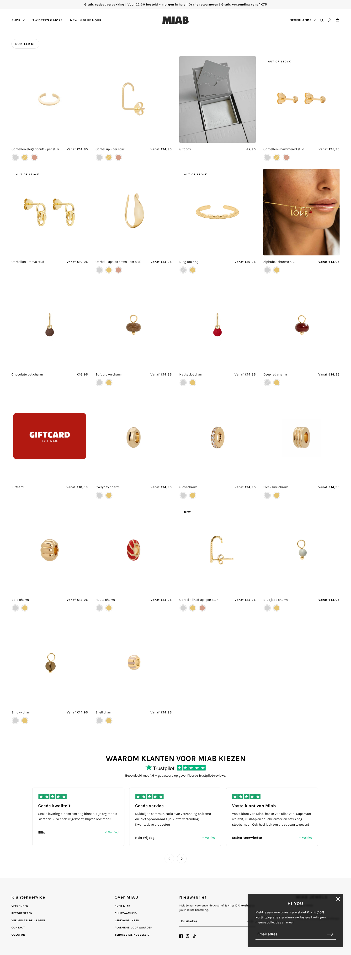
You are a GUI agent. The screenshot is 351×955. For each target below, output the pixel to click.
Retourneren (21, 913)
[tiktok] (194, 936)
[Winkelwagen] (337, 20)
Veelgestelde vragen (28, 920)
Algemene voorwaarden (134, 927)
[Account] (330, 20)
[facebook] (181, 936)
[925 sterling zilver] (15, 157)
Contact (18, 927)
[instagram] (187, 936)
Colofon (18, 934)
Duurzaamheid (126, 913)
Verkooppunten (127, 920)
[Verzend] (330, 934)
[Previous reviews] (169, 858)
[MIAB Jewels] (175, 20)
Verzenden (19, 906)
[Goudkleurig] (25, 157)
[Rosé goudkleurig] (34, 157)
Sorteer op (25, 44)
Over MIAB (122, 906)
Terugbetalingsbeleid (132, 934)
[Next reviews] (181, 858)
